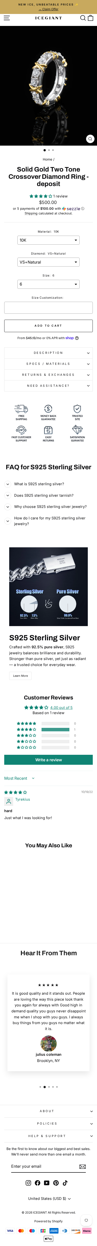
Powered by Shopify (48, 1221)
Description (48, 353)
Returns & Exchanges (48, 375)
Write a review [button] (48, 759)
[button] (41, 196)
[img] (15, 792)
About (47, 1111)
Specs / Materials (48, 364)
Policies (47, 1123)
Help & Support (47, 1136)
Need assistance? (48, 385)
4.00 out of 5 (61, 707)
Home (47, 159)
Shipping (31, 213)
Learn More (20, 675)
